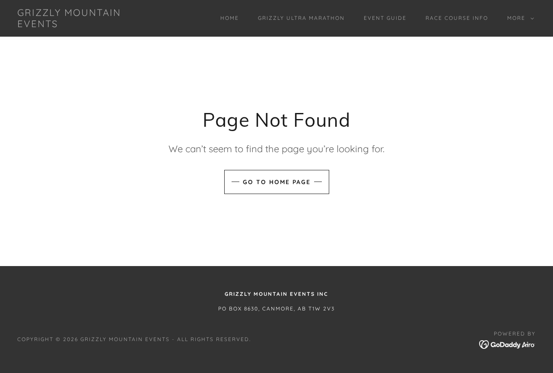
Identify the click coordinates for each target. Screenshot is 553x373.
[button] (519, 18)
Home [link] (229, 18)
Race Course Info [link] (457, 18)
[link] (88, 24)
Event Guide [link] (385, 18)
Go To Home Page (277, 182)
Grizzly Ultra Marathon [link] (301, 18)
